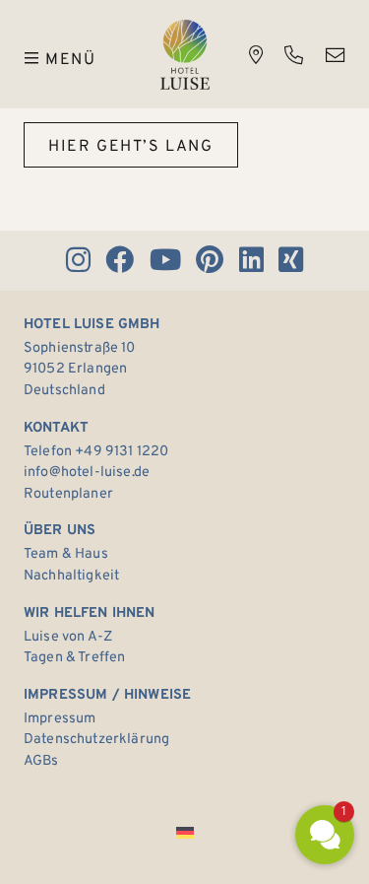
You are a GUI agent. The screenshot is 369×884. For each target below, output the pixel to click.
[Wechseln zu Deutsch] (185, 833)
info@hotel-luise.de (87, 472)
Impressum (59, 719)
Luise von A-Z (68, 637)
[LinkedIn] (251, 261)
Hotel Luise (185, 55)
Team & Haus (66, 554)
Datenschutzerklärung (96, 739)
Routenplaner (68, 494)
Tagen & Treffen (74, 657)
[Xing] (291, 261)
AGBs (41, 761)
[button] (324, 834)
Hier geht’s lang (131, 147)
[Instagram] (77, 261)
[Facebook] (120, 261)
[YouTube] (165, 261)
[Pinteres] (210, 261)
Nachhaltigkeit (71, 576)
